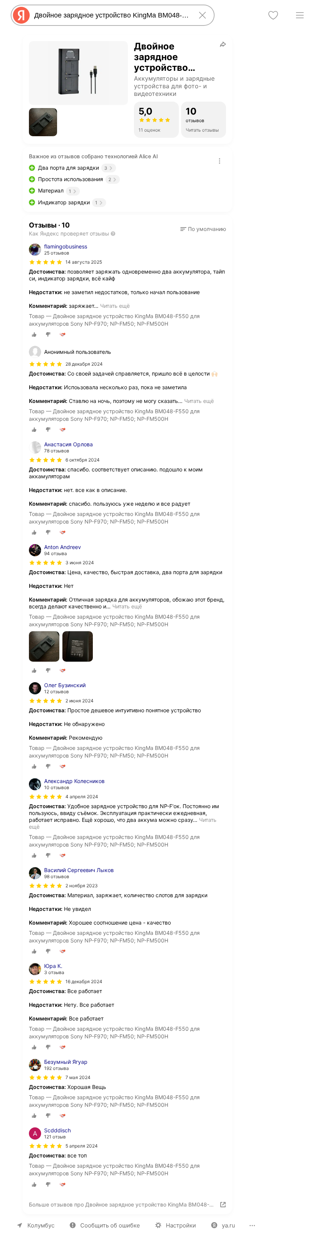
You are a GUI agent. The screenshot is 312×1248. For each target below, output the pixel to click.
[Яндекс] (21, 15)
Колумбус (40, 1225)
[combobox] (111, 15)
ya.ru (228, 1225)
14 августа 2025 (83, 262)
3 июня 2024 (79, 562)
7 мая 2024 (78, 1077)
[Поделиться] (223, 44)
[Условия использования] (219, 161)
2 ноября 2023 (81, 885)
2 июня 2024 (79, 701)
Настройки (181, 1225)
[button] (43, 122)
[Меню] (299, 15)
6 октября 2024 (82, 460)
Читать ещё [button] (115, 305)
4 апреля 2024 (81, 796)
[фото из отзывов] (44, 647)
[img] (45, 262)
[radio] (34, 334)
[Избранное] (273, 15)
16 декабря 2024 (83, 981)
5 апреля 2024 (81, 1146)
